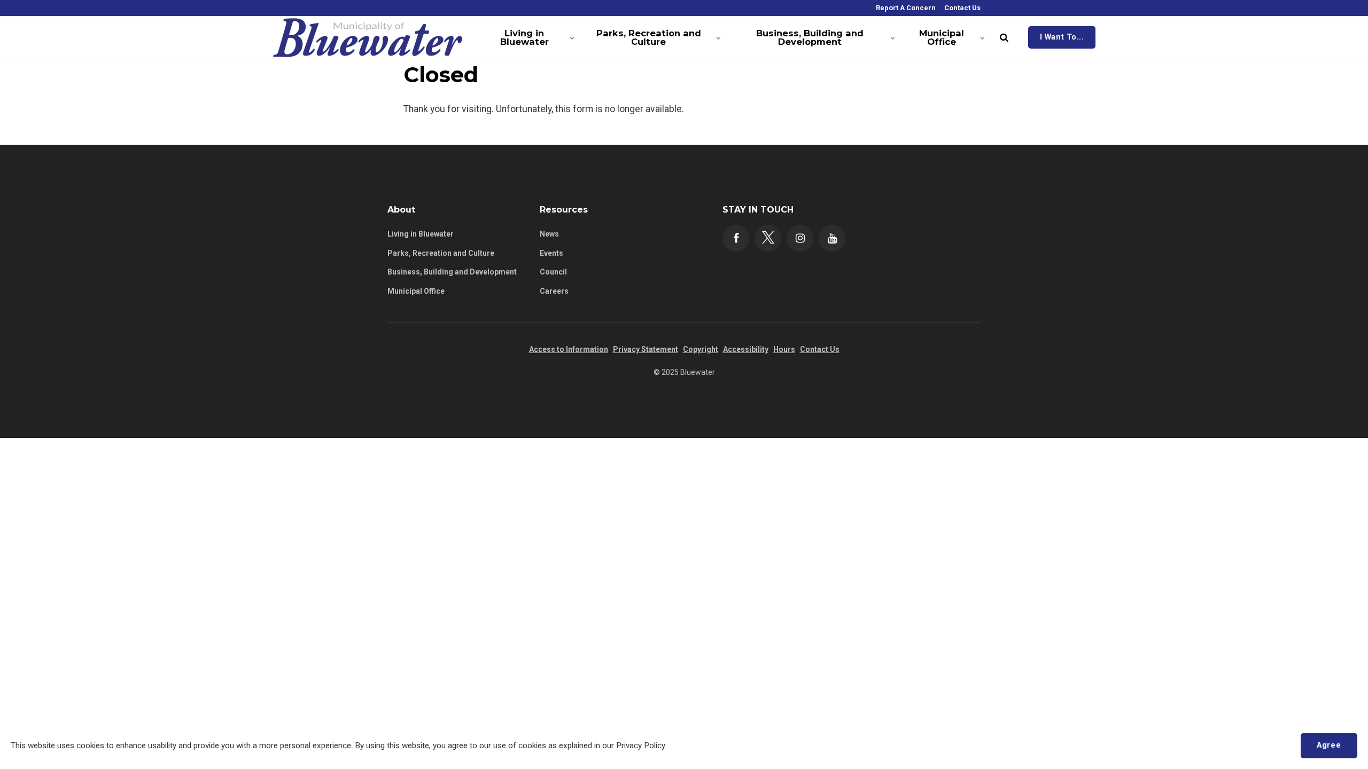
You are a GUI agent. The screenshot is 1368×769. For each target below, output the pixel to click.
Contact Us (962, 8)
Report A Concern (905, 8)
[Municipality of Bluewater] (368, 37)
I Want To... (1062, 37)
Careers (554, 291)
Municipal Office (941, 37)
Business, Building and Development (810, 37)
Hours (784, 349)
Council (553, 272)
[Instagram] (800, 238)
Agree (1329, 745)
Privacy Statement (645, 349)
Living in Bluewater (524, 37)
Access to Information (568, 349)
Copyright (700, 349)
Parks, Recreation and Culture (648, 37)
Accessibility (745, 349)
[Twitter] (768, 238)
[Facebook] (735, 238)
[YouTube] (832, 238)
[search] (1004, 37)
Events (551, 253)
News (549, 234)
